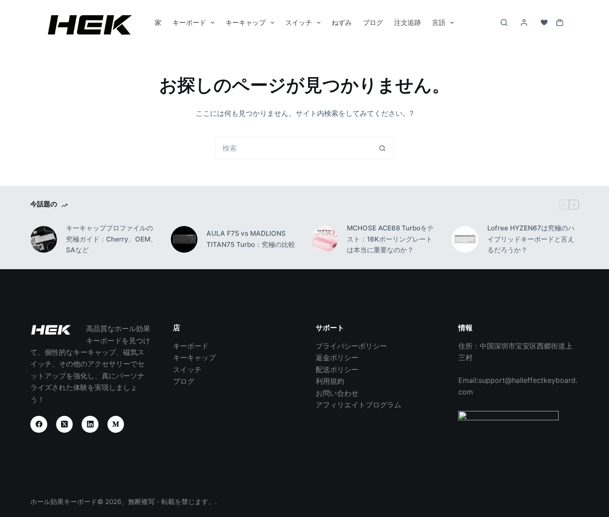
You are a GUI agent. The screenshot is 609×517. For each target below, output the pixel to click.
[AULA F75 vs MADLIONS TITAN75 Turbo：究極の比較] (184, 239)
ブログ (373, 22)
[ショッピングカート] (559, 22)
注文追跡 (407, 22)
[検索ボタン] (382, 148)
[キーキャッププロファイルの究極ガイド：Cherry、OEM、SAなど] (43, 239)
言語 (438, 22)
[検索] (504, 22)
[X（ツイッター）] (64, 424)
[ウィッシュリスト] (544, 22)
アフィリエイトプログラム (358, 404)
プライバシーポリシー (351, 345)
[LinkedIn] (90, 424)
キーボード (189, 22)
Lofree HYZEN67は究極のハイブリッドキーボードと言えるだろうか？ (531, 239)
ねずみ (342, 22)
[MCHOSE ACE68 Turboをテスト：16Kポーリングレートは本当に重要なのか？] (324, 239)
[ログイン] (524, 22)
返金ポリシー (337, 357)
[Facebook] (38, 424)
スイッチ (298, 22)
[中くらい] (115, 424)
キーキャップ (246, 22)
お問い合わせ (337, 393)
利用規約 (330, 381)
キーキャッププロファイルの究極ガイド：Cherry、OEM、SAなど (111, 239)
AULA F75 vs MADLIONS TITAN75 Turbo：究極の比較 (250, 239)
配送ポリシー (337, 369)
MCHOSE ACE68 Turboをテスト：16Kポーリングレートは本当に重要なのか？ (390, 239)
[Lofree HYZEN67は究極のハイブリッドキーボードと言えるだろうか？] (465, 239)
